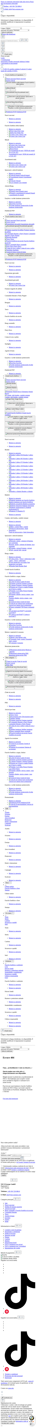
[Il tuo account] (3, 50)
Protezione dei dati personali (14, 1376)
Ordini (27, 61)
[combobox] (10, 41)
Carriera (7, 1239)
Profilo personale (14, 61)
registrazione (6, 60)
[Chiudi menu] (5, 77)
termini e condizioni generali (20, 1170)
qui (9, 1416)
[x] (5, 1270)
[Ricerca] (22, 40)
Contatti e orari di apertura (13, 1230)
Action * (3, 1153)
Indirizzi (22, 61)
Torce (6, 1214)
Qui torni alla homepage (10, 1098)
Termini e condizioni (11, 1374)
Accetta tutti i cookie (8, 1423)
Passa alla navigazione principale (17, 2)
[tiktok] (20, 1308)
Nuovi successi (9, 1205)
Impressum (8, 1378)
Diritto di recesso (10, 1233)
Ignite (6, 1221)
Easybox (7, 1218)
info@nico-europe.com (13, 1195)
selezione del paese (7, 30)
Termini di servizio (29, 1162)
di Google (20, 1162)
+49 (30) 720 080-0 (13, 1191)
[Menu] (3, 37)
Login (3, 58)
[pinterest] (7, 1313)
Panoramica (5, 61)
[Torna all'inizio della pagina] (3, 1400)
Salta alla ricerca (24, 2)
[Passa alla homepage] (8, 34)
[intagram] (5, 1266)
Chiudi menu (8, 54)
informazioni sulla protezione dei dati (16, 1168)
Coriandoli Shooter (11, 1212)
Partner (7, 1237)
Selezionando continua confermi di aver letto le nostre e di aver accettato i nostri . (17, 1168)
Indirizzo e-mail (6, 1155)
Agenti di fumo (9, 1216)
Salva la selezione (7, 32)
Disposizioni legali (10, 1242)
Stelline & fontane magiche (13, 1207)
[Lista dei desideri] (2, 66)
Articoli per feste (10, 1209)
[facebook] (5, 1264)
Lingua (3, 28)
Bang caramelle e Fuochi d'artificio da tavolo (19, 1210)
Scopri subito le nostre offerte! (13, 12)
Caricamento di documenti (9, 63)
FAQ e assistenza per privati (13, 1244)
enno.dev (11, 1388)
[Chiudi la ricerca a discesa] (26, 40)
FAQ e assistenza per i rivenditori (15, 1246)
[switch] (31, 1424)
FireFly (7, 1219)
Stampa (7, 1241)
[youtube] (6, 1273)
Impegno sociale (10, 1235)
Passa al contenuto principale (10, 2)
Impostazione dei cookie (12, 1248)
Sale (6, 1203)
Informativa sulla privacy (23, 1421)
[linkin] (5, 1268)
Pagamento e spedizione (12, 1232)
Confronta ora (8, 1398)
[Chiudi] (1, 1425)
